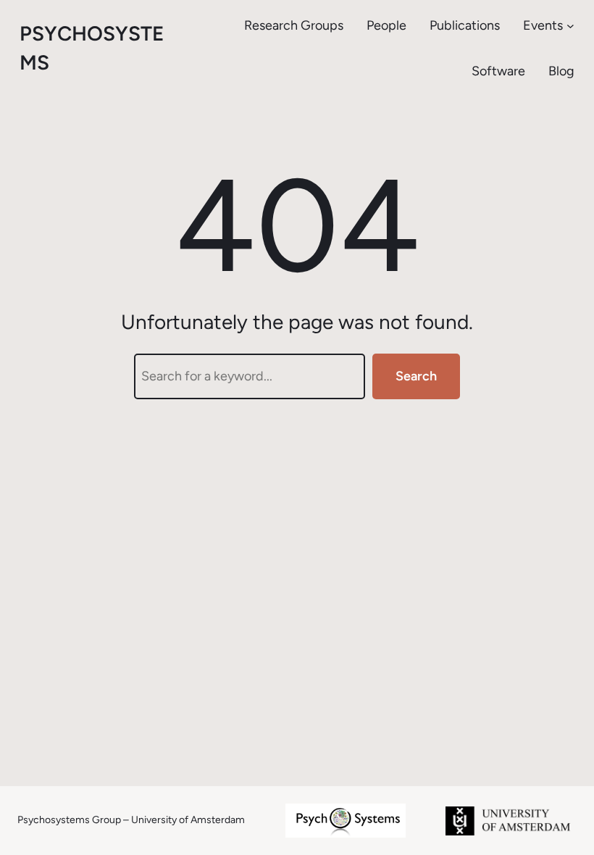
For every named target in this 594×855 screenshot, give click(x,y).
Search (416, 376)
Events (543, 25)
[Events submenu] (570, 26)
